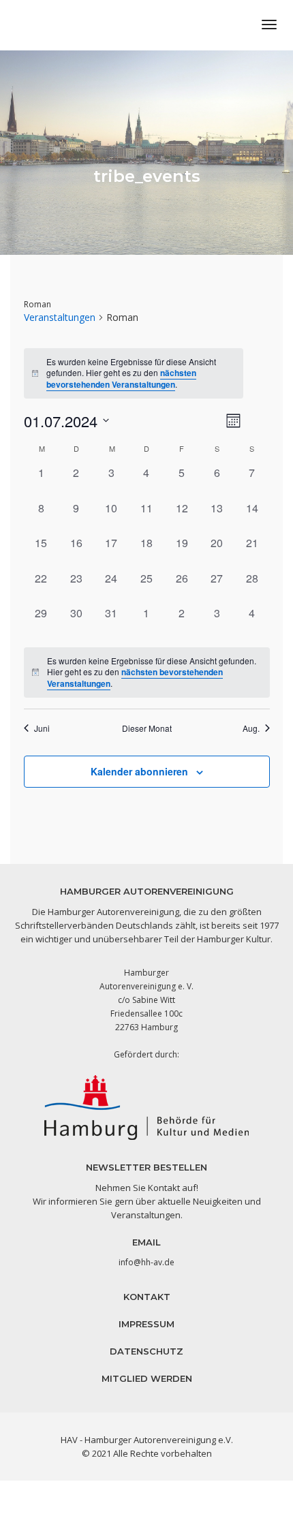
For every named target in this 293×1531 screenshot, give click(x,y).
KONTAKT (146, 1296)
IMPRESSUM (146, 1323)
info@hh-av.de (146, 1262)
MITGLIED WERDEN (147, 1378)
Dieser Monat (147, 728)
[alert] (147, 672)
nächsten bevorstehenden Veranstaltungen (121, 378)
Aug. (251, 728)
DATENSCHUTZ (146, 1351)
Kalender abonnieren (139, 771)
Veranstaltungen (59, 317)
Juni (42, 728)
